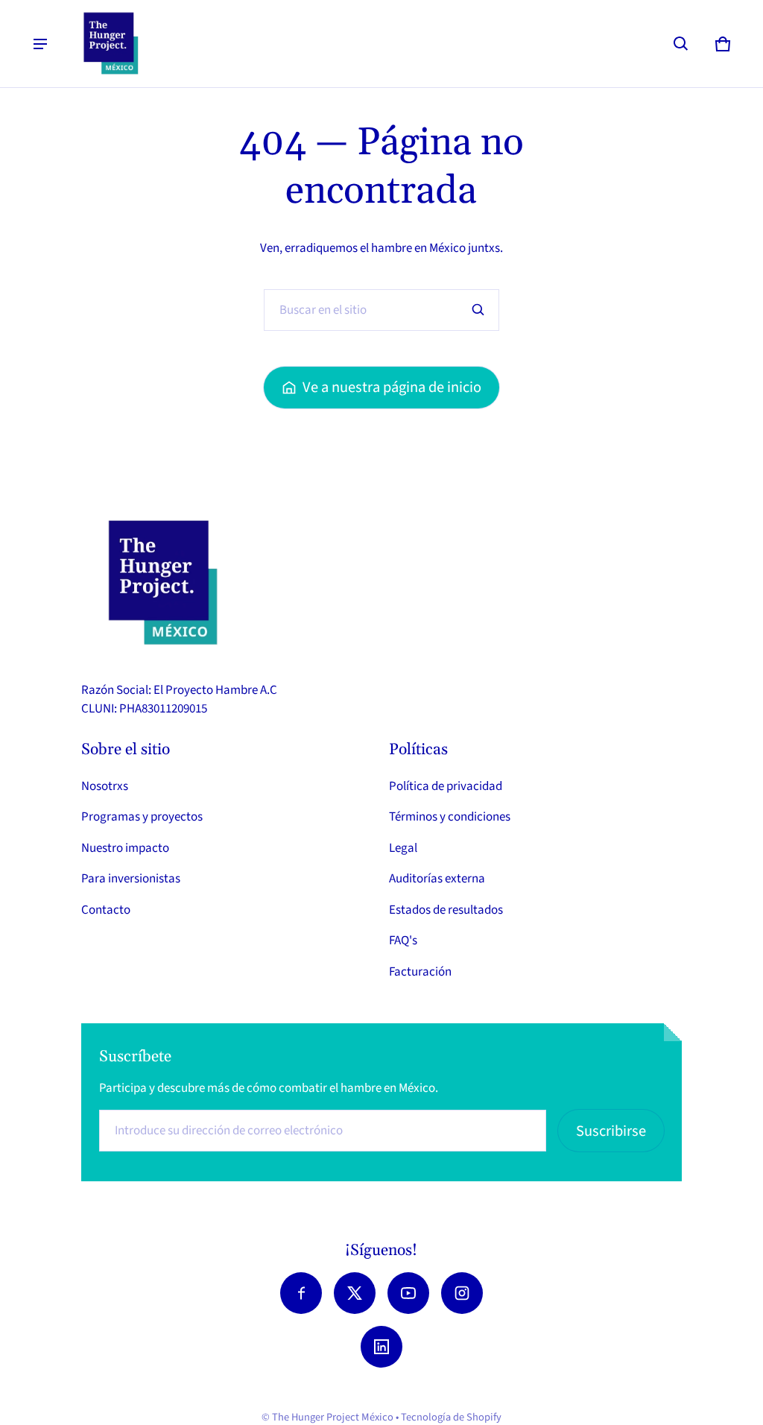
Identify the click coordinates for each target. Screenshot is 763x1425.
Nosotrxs (104, 786)
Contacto (105, 910)
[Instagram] (462, 1293)
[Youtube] (408, 1293)
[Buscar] (478, 310)
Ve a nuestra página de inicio (392, 387)
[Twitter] (355, 1293)
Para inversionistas (130, 879)
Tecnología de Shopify (451, 1417)
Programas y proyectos (142, 817)
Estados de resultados (446, 910)
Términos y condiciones (449, 817)
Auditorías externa (437, 879)
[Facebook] (301, 1293)
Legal (403, 848)
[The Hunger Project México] (111, 43)
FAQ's (403, 941)
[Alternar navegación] (40, 44)
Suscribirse (611, 1131)
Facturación (420, 972)
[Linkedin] (381, 1347)
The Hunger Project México (332, 1417)
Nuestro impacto (125, 848)
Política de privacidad (445, 786)
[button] (681, 44)
